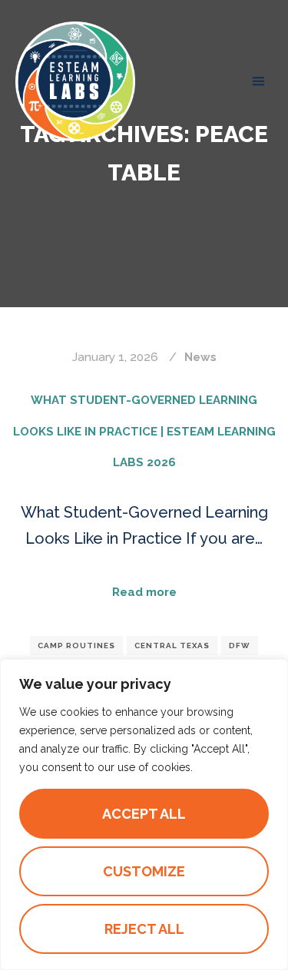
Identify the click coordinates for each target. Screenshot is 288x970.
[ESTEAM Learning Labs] (75, 81)
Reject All (144, 929)
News (200, 357)
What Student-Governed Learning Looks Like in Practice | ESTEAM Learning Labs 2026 (144, 431)
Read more (144, 592)
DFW (239, 645)
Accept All (144, 814)
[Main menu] (259, 81)
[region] (144, 814)
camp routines (76, 645)
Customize (144, 871)
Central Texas (172, 645)
